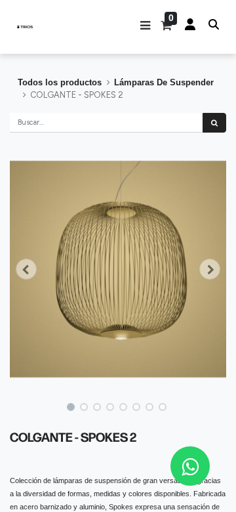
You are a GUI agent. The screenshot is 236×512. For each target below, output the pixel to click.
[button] (145, 27)
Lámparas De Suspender (164, 82)
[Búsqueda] (214, 123)
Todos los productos (60, 82)
